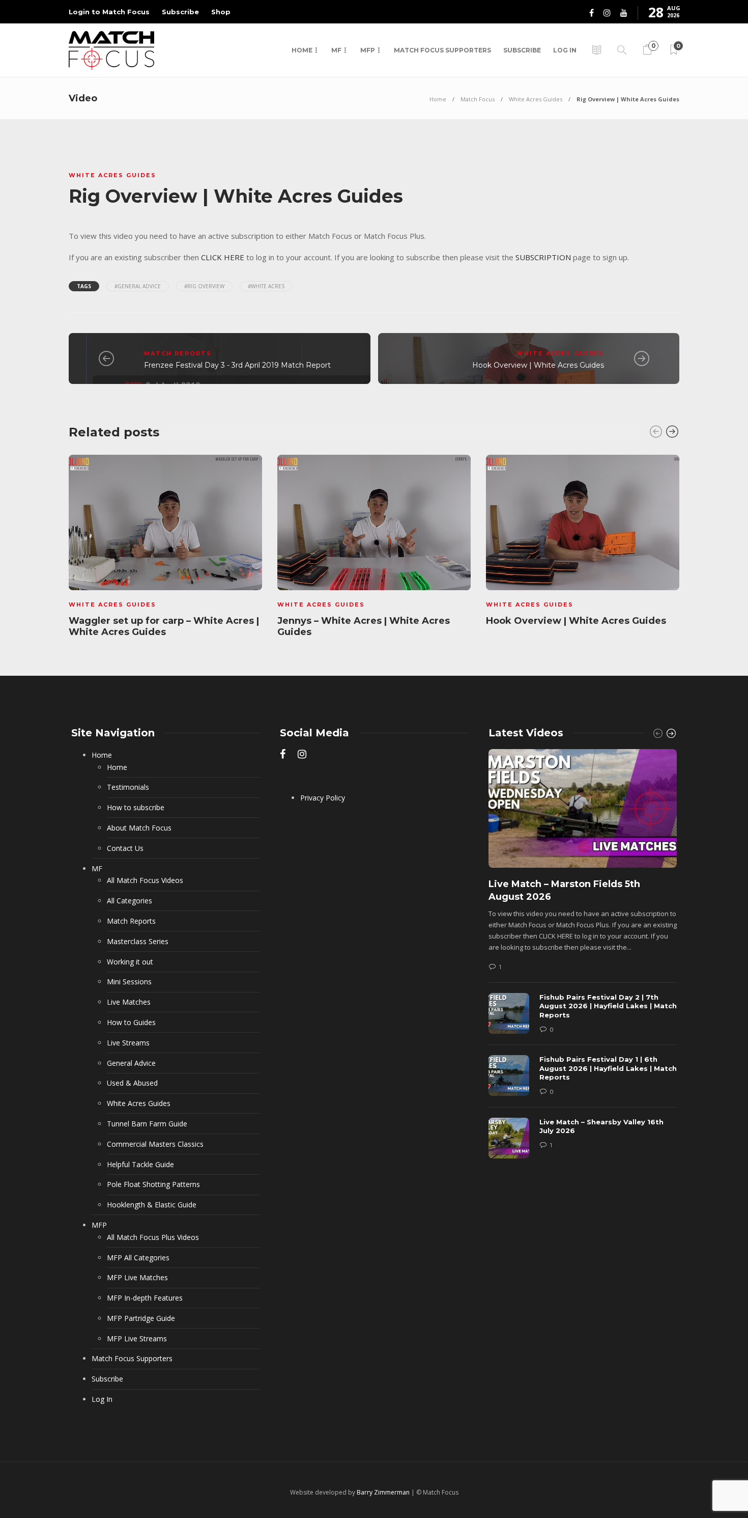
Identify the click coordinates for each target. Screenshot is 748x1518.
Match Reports (178, 353)
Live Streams (128, 1042)
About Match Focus (139, 828)
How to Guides (131, 1022)
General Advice (131, 1063)
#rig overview (204, 286)
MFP (367, 50)
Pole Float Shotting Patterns (153, 1184)
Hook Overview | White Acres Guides (538, 365)
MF (336, 50)
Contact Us (125, 848)
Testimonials (128, 787)
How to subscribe (135, 807)
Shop (221, 12)
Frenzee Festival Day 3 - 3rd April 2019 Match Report (237, 365)
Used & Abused (132, 1083)
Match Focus (478, 99)
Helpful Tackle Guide (140, 1164)
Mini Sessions (129, 981)
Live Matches (129, 1002)
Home (302, 50)
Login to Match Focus (109, 12)
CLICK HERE (222, 257)
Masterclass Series (137, 941)
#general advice (137, 286)
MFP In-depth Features (145, 1298)
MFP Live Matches (137, 1277)
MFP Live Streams (137, 1338)
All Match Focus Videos (145, 880)
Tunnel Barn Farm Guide (147, 1123)
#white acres (266, 286)
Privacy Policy (322, 798)
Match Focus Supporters (442, 50)
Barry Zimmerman (383, 1492)
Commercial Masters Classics (155, 1144)
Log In (565, 50)
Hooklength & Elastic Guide (151, 1204)
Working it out (130, 962)
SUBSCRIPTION (543, 257)
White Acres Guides (535, 99)
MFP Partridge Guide (141, 1318)
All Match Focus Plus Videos (153, 1237)
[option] (165, 548)
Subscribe (180, 12)
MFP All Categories (138, 1257)
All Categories (129, 900)
